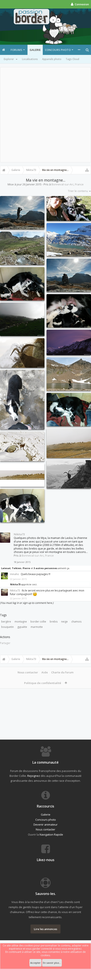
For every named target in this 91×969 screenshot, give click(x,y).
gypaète (22, 627)
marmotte (37, 627)
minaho (14, 574)
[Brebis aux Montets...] (22, 248)
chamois (76, 621)
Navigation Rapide (51, 834)
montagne (21, 621)
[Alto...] (69, 239)
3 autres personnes (45, 568)
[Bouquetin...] (22, 353)
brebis (54, 621)
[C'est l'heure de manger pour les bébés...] (22, 284)
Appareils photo (51, 59)
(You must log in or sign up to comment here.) (27, 603)
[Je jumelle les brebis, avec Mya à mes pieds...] (69, 275)
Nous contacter (28, 672)
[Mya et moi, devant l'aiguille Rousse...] (69, 374)
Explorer (9, 59)
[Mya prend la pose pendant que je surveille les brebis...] (22, 212)
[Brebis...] (22, 319)
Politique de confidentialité (42, 683)
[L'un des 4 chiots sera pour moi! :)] (69, 311)
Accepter (35, 962)
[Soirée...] (69, 342)
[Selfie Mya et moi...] (69, 208)
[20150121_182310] (22, 505)
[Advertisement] (45, 114)
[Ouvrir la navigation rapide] (87, 170)
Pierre (26, 568)
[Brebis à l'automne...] (69, 443)
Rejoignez (33, 776)
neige (64, 621)
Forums (16, 50)
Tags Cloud (72, 59)
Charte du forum (62, 672)
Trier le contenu (78, 191)
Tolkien (16, 568)
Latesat (6, 568)
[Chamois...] (22, 446)
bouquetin (7, 627)
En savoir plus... (52, 962)
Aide (44, 672)
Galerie (35, 50)
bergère (6, 621)
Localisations (30, 59)
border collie (38, 621)
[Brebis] (22, 475)
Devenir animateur (45, 824)
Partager (5, 643)
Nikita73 (19, 534)
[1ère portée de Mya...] (69, 409)
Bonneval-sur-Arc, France (67, 184)
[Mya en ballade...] (22, 399)
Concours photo (58, 50)
